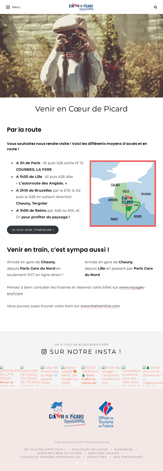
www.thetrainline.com (100, 306)
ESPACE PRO (97, 456)
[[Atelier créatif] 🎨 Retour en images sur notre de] (71, 376)
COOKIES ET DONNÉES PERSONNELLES (50, 456)
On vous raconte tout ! (44, 449)
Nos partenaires (128, 456)
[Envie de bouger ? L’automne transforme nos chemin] (112, 376)
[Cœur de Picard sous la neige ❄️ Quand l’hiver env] (51, 376)
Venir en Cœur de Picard (59, 453)
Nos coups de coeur (90, 449)
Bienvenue (123, 449)
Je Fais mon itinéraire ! (33, 229)
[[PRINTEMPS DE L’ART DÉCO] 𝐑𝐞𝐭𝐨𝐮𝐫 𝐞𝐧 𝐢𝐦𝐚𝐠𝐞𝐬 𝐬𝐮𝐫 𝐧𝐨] (10, 376)
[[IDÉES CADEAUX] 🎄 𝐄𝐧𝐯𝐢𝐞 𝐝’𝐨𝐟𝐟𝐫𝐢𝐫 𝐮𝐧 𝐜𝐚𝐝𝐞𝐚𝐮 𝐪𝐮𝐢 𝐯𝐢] (92, 376)
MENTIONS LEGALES (103, 453)
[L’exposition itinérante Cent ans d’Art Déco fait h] (132, 376)
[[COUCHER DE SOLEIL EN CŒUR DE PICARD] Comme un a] (30, 376)
